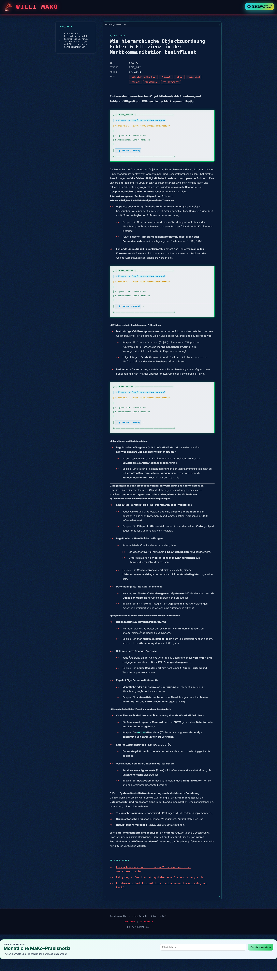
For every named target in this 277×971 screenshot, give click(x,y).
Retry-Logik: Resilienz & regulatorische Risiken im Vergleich (159, 877)
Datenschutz (146, 922)
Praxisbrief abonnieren (260, 947)
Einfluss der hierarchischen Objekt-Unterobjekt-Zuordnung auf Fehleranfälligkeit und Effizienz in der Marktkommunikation (77, 40)
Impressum (129, 922)
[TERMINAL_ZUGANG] (129, 150)
